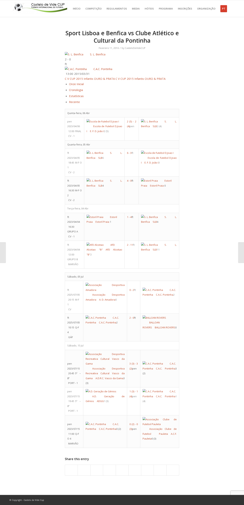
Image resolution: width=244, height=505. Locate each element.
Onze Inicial (76, 84)
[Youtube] (220, 500)
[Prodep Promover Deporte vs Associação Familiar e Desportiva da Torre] (3, 252)
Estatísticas (76, 96)
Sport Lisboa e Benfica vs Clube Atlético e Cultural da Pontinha (122, 36)
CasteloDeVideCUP (135, 48)
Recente (74, 102)
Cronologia (76, 90)
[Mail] (231, 500)
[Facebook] (214, 500)
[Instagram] (226, 500)
